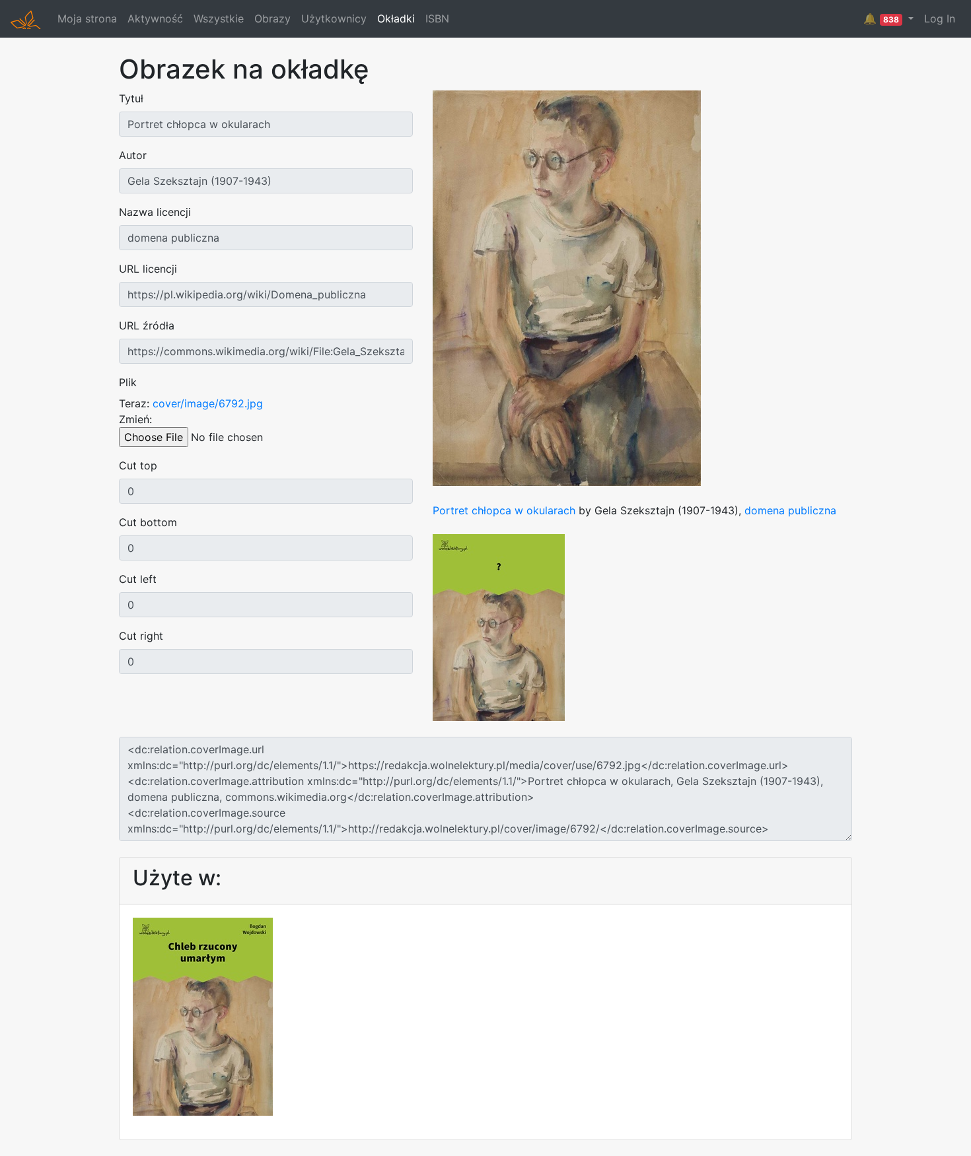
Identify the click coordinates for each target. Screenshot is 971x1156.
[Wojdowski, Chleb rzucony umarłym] (203, 1015)
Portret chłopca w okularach (504, 510)
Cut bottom (148, 522)
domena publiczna (790, 510)
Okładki (396, 18)
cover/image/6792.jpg (208, 403)
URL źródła (146, 325)
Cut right (141, 635)
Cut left (138, 579)
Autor (133, 155)
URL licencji (148, 268)
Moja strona (87, 18)
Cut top (138, 465)
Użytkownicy (334, 18)
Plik (128, 382)
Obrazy (272, 18)
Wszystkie (219, 18)
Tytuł (131, 98)
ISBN (437, 18)
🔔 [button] (881, 18)
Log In (939, 18)
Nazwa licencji (155, 212)
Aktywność (155, 18)
